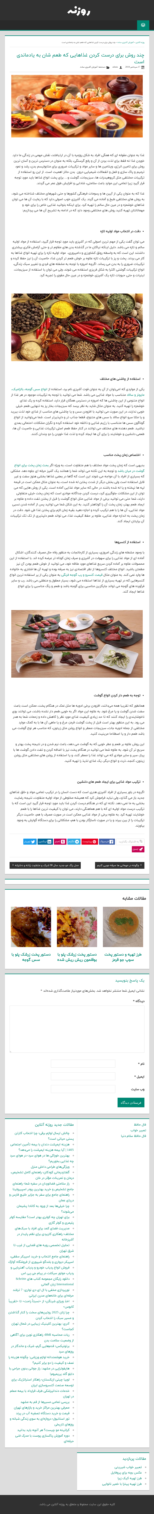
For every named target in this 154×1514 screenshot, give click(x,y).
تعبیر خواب (138, 1130)
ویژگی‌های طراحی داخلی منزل (50, 1167)
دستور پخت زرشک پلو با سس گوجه (31, 957)
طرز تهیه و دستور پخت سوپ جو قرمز (123, 957)
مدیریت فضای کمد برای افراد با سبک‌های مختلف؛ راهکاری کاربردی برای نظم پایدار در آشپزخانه (44, 1234)
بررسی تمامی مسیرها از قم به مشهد (44, 1402)
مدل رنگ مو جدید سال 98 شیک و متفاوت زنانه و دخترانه (47, 866)
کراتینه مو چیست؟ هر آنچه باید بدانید (43, 1430)
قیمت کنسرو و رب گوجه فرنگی (82, 575)
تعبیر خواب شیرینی (128, 1467)
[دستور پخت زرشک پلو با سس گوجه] (31, 946)
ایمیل (139, 1077)
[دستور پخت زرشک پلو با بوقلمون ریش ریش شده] (77, 946)
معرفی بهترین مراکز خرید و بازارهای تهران (41, 1408)
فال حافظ (140, 1125)
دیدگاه (138, 1001)
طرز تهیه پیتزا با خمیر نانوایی (122, 1484)
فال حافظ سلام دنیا (133, 1136)
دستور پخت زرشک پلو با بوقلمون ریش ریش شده (77, 957)
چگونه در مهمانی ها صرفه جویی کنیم (118, 866)
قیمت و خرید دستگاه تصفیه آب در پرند (42, 1413)
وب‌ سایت (137, 1089)
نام (141, 1064)
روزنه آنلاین (140, 42)
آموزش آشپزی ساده (125, 42)
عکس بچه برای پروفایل (126, 1473)
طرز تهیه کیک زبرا (130, 1478)
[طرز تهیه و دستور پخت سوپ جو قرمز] (123, 946)
